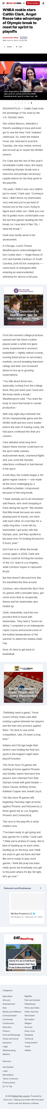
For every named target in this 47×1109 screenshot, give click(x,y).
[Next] (43, 77)
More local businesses (23, 888)
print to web (13, 1103)
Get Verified (8, 1067)
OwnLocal (7, 1100)
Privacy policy (9, 1082)
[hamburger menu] (3, 3)
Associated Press (11, 38)
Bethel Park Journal (21, 1096)
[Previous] (4, 77)
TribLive (23, 38)
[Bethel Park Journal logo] (14, 3)
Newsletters (8, 1075)
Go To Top (7, 1086)
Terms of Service (10, 1078)
